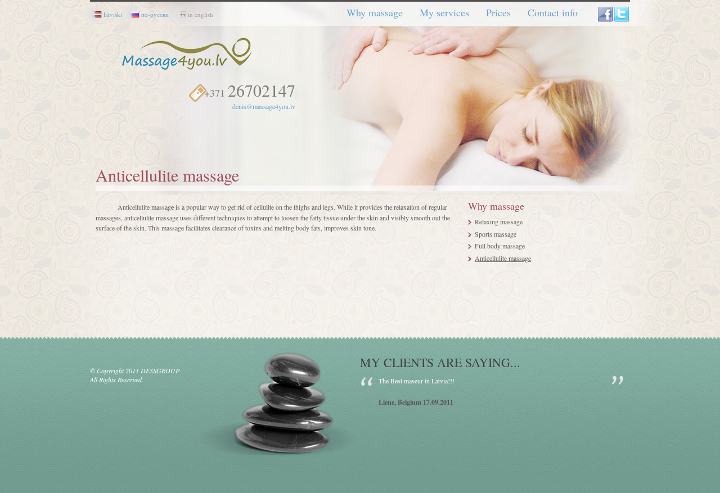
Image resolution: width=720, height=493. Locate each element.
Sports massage (495, 233)
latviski (113, 14)
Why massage (374, 12)
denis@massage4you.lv (263, 106)
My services (444, 12)
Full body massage (500, 245)
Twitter (622, 14)
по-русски (155, 14)
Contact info (553, 12)
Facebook (606, 14)
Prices (498, 12)
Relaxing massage (499, 221)
